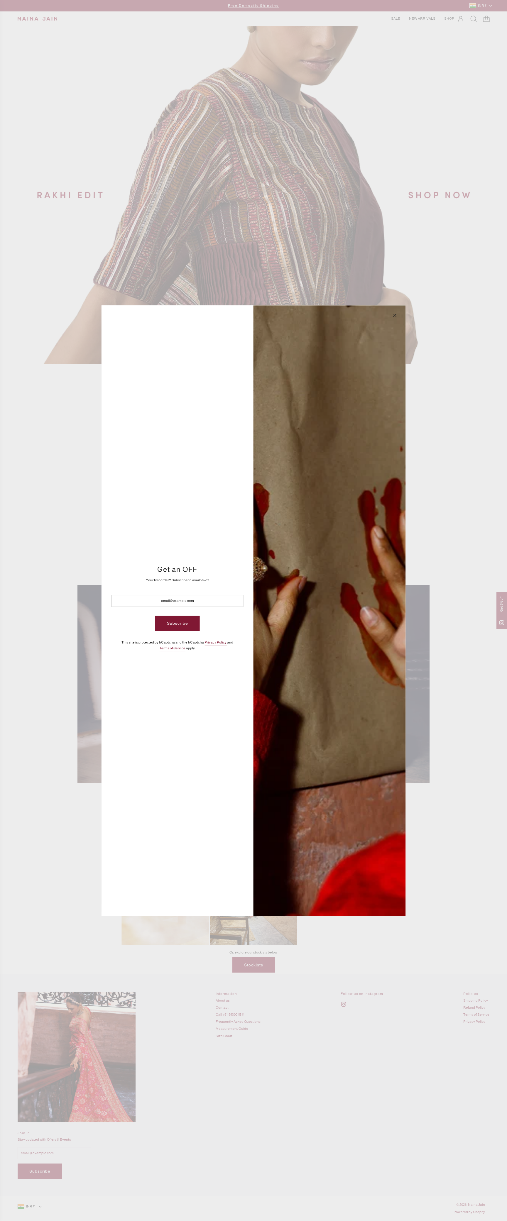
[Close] (394, 315)
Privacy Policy (216, 643)
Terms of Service (172, 648)
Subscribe (177, 623)
